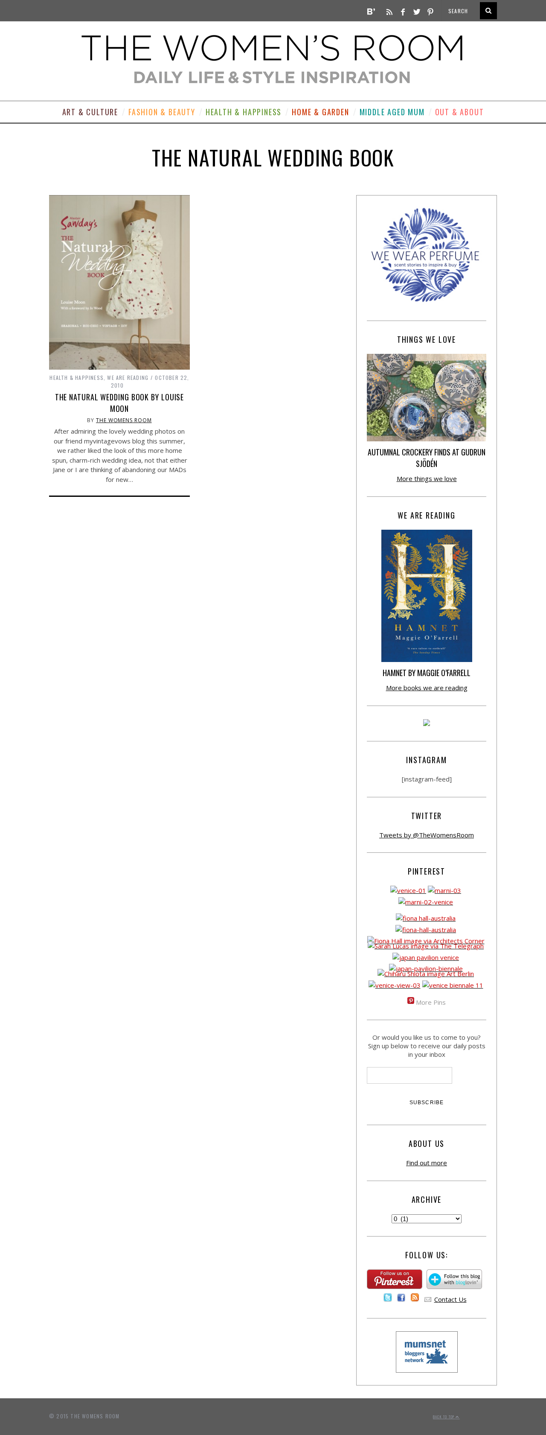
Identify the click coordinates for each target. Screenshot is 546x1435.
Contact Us (450, 1299)
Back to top (444, 1416)
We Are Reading (127, 377)
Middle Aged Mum (392, 111)
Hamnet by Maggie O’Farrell (426, 672)
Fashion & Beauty (161, 111)
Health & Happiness (244, 111)
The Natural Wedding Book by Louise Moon (119, 402)
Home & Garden (320, 111)
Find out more (426, 1162)
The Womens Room (124, 420)
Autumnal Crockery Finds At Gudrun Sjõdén (426, 457)
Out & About (459, 111)
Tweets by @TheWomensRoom (426, 835)
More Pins (431, 1002)
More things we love (427, 478)
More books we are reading (427, 687)
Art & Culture (90, 111)
